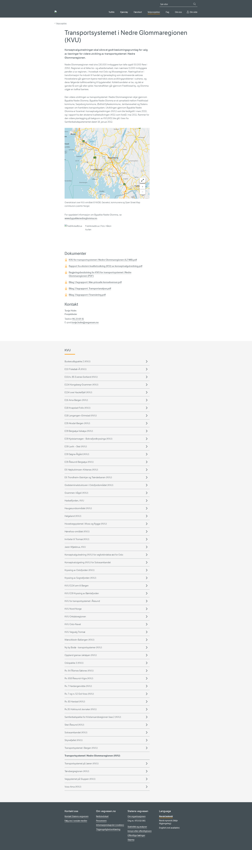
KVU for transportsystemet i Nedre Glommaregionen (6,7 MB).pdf (103, 259)
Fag (167, 12)
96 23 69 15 (78, 318)
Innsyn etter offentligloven (140, 831)
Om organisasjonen (137, 816)
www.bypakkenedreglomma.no (81, 218)
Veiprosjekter (154, 12)
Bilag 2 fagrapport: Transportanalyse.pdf (90, 288)
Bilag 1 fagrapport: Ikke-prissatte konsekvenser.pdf (95, 282)
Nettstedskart (102, 816)
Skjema (131, 839)
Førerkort (138, 12)
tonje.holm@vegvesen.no (85, 322)
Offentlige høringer (136, 835)
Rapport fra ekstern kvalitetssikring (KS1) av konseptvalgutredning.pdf (105, 266)
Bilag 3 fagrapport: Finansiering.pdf (87, 294)
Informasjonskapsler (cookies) (110, 825)
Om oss (178, 12)
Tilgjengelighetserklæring (108, 829)
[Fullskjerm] (142, 180)
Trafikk (111, 12)
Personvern (101, 820)
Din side (193, 12)
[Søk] (194, 4)
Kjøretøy (124, 12)
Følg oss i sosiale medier (76, 820)
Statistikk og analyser (137, 827)
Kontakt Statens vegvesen (76, 816)
